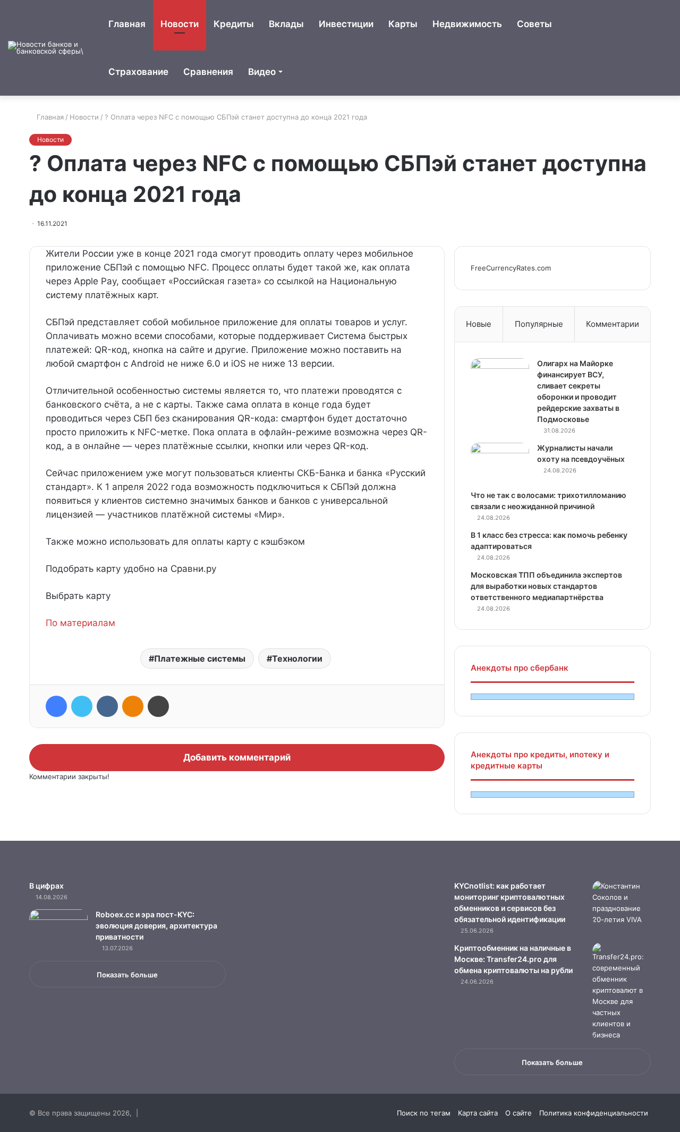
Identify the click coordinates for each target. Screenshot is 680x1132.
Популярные (539, 324)
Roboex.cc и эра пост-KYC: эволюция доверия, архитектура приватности (156, 925)
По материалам (80, 623)
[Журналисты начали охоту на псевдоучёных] (500, 463)
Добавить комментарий (237, 757)
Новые (478, 324)
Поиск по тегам (423, 1113)
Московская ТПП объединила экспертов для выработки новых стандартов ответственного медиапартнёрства (546, 586)
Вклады (286, 24)
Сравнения (208, 71)
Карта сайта (478, 1113)
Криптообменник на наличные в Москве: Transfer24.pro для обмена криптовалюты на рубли (513, 959)
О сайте (518, 1113)
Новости (179, 24)
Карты (403, 24)
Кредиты (234, 24)
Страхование (138, 71)
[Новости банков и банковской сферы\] (48, 48)
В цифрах (46, 885)
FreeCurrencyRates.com (511, 268)
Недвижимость (467, 24)
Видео (262, 71)
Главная (127, 24)
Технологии (297, 658)
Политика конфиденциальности (593, 1113)
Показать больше (127, 974)
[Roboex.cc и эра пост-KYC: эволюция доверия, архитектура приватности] (58, 929)
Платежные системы (199, 658)
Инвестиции (346, 24)
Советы (534, 24)
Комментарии (612, 324)
